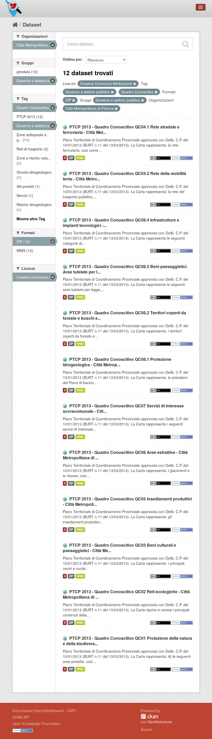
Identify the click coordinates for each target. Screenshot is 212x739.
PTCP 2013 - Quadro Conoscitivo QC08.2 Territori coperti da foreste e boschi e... (124, 315)
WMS (80, 158)
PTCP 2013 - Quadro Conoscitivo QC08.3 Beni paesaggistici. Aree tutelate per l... (125, 269)
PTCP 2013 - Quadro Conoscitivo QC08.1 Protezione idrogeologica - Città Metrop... (117, 362)
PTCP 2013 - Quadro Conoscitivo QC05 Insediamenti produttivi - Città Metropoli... (127, 501)
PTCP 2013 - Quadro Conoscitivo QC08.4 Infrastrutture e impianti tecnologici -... (121, 222)
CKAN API (20, 717)
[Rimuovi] (134, 84)
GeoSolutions (160, 721)
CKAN (149, 716)
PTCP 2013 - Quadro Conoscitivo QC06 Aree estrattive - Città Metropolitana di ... (125, 455)
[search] (185, 44)
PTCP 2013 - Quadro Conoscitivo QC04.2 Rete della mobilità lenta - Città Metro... (124, 176)
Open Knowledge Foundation (36, 723)
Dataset (32, 24)
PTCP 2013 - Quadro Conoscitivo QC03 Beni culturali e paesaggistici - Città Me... (119, 547)
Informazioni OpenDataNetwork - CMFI (44, 710)
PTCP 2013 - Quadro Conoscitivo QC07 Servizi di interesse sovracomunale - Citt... (123, 408)
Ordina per (72, 59)
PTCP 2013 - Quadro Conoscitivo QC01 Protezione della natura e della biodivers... (127, 640)
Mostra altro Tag (31, 218)
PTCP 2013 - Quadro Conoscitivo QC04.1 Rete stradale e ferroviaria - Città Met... (121, 129)
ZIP (71, 158)
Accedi (146, 729)
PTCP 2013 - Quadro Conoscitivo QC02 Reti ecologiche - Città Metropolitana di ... (126, 594)
